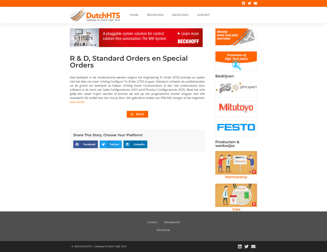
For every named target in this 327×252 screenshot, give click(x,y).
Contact (203, 15)
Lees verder (77, 102)
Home (134, 15)
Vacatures (180, 15)
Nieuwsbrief (172, 222)
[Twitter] (249, 3)
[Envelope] (255, 3)
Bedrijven (155, 15)
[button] (85, 144)
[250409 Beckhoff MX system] (136, 46)
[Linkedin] (243, 3)
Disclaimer (163, 230)
